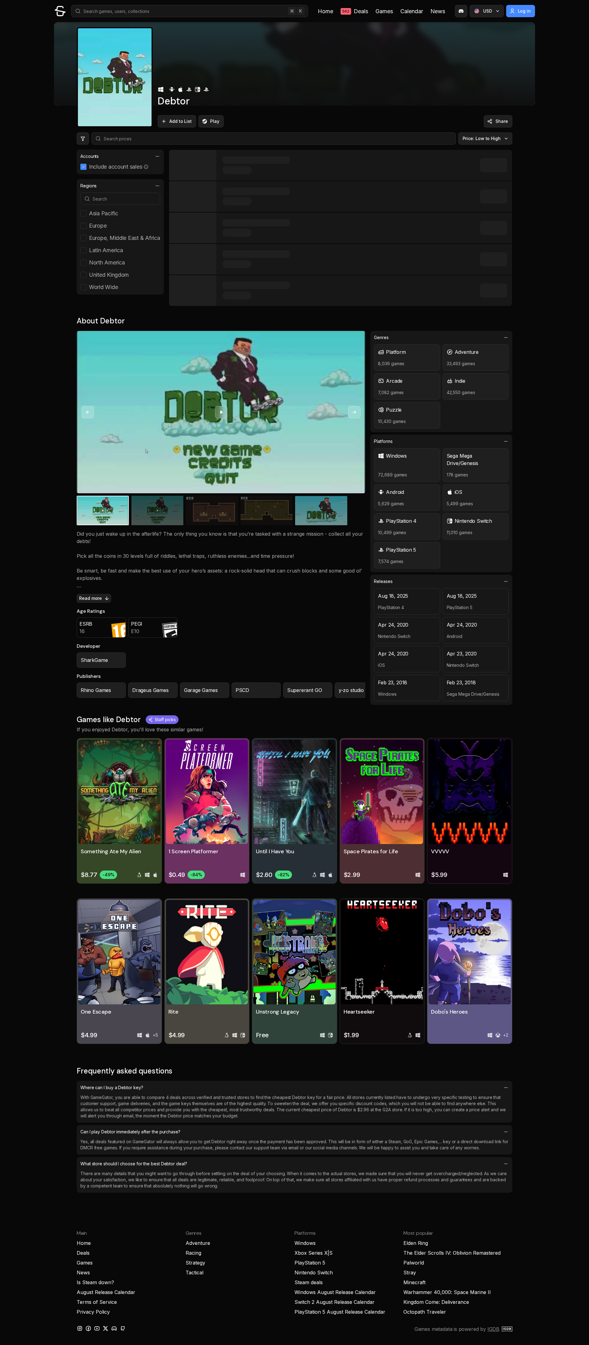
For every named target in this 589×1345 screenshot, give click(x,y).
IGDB (493, 1329)
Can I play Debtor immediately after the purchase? (130, 1131)
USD (487, 11)
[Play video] (221, 412)
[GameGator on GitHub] (123, 1328)
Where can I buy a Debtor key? (111, 1087)
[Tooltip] (146, 167)
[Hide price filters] (83, 138)
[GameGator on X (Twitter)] (105, 1328)
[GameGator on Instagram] (80, 1328)
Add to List (180, 121)
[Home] (60, 11)
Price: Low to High (482, 138)
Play (214, 121)
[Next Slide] (354, 412)
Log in (524, 11)
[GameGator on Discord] (461, 11)
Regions (88, 185)
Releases (383, 581)
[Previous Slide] (88, 412)
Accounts (89, 156)
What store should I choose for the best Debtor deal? (133, 1163)
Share (501, 121)
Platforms (383, 441)
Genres (381, 337)
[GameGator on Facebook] (88, 1328)
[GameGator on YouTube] (97, 1328)
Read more (90, 598)
